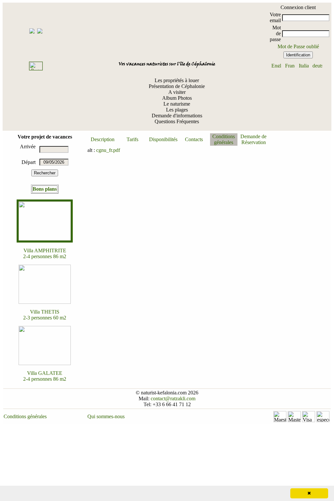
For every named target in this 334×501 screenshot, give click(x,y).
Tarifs (132, 139)
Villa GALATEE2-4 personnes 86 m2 (44, 376)
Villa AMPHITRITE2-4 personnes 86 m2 (44, 253)
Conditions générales (223, 139)
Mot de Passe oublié (298, 46)
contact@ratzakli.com (173, 398)
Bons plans (45, 189)
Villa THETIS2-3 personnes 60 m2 (44, 314)
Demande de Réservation (253, 139)
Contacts (194, 139)
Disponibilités (163, 139)
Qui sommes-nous (106, 416)
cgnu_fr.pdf (108, 150)
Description (102, 139)
